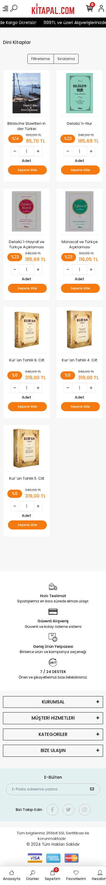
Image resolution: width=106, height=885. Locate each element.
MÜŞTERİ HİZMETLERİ (53, 718)
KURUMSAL (53, 702)
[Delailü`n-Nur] (79, 95)
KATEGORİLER (53, 734)
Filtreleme (40, 58)
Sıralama (66, 58)
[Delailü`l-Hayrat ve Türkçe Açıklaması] (26, 213)
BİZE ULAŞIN (53, 750)
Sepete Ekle (27, 170)
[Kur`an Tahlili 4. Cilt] (79, 331)
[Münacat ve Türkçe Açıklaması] (79, 213)
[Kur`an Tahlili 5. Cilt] (26, 449)
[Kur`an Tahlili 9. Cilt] (26, 331)
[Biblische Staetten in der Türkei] (26, 95)
